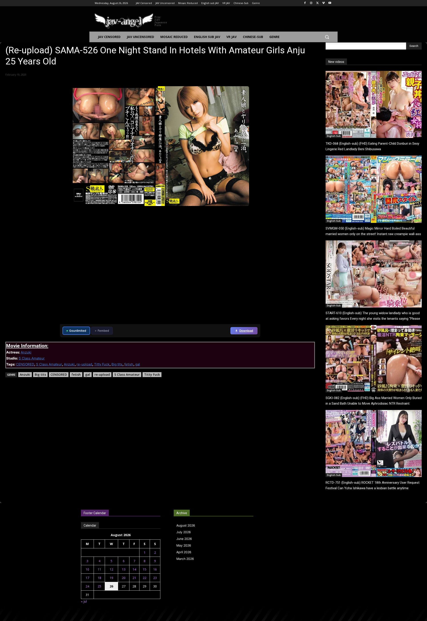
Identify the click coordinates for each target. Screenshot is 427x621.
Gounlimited (77, 330)
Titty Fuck (101, 364)
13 (123, 569)
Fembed (103, 330)
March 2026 (185, 559)
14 (134, 569)
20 (123, 578)
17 (87, 578)
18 (99, 578)
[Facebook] (305, 3)
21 (134, 578)
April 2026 (183, 552)
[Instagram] (311, 3)
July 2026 (183, 532)
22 (144, 578)
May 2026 (183, 545)
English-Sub (334, 136)
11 (99, 569)
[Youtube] (329, 3)
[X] (317, 3)
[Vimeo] (323, 3)
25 (99, 586)
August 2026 (185, 525)
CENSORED (25, 364)
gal (137, 364)
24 (87, 586)
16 (155, 569)
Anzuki (26, 352)
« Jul (84, 601)
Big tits (116, 364)
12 (111, 569)
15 (144, 569)
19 (111, 578)
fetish (128, 364)
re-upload (84, 364)
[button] (327, 37)
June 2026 (184, 539)
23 (155, 578)
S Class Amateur (32, 358)
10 (87, 569)
